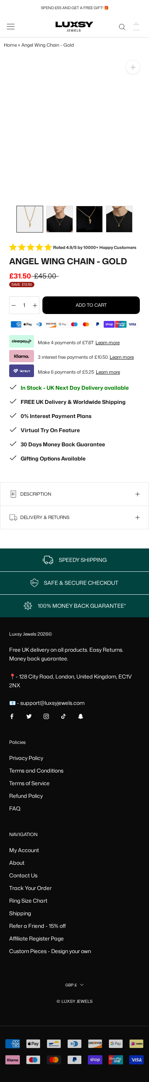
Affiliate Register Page (36, 938)
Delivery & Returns (44, 517)
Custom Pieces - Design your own (50, 951)
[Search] (122, 26)
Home (10, 45)
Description (35, 494)
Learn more (108, 342)
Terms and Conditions (36, 770)
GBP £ (71, 985)
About (16, 862)
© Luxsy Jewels (74, 1001)
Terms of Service (29, 783)
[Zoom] (132, 67)
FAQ (15, 808)
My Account (24, 850)
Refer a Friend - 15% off (37, 925)
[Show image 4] (119, 219)
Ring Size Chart (28, 900)
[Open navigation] (11, 26)
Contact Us (23, 875)
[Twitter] (29, 715)
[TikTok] (63, 715)
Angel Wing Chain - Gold (47, 45)
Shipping (20, 913)
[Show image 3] (89, 219)
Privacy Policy (26, 757)
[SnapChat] (80, 715)
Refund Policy (26, 795)
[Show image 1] (29, 219)
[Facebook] (12, 715)
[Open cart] (137, 26)
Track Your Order (30, 888)
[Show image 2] (59, 219)
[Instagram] (46, 715)
